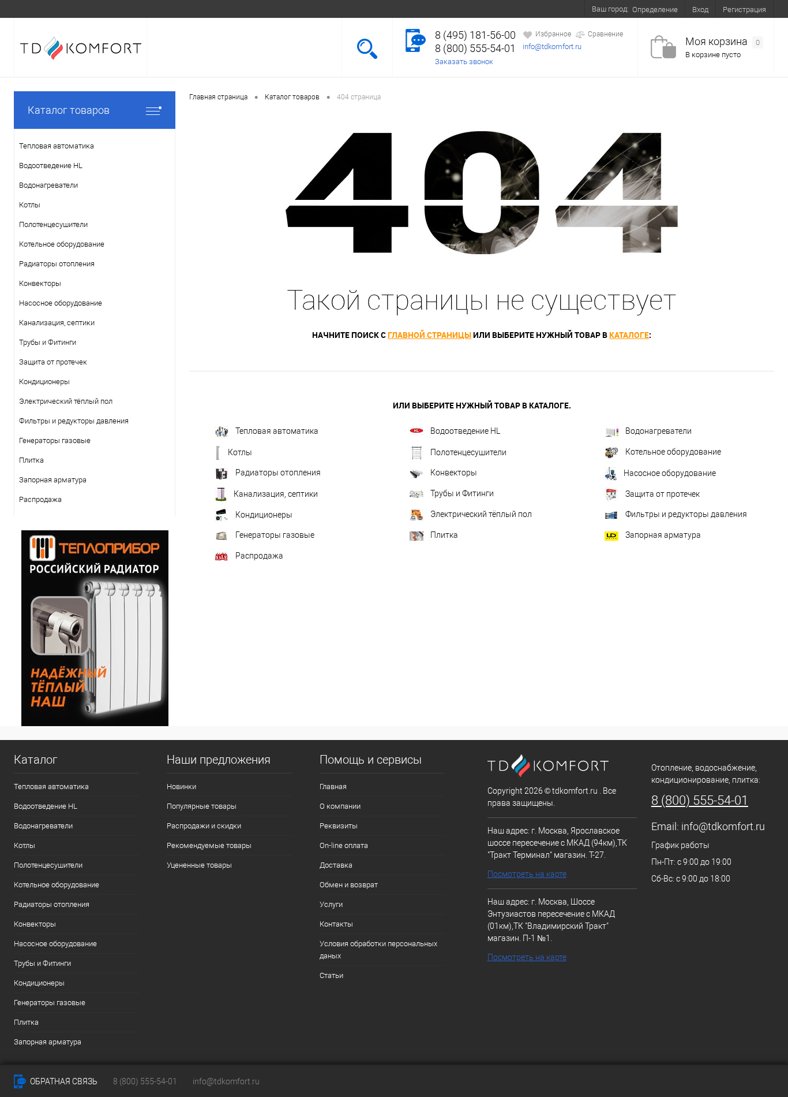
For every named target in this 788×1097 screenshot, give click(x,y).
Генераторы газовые (274, 535)
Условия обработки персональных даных (378, 949)
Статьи (331, 975)
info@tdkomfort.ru (552, 46)
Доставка (210, 8)
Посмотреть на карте (526, 874)
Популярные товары (202, 806)
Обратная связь (62, 1081)
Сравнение (605, 34)
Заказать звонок (464, 61)
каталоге (629, 334)
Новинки (181, 786)
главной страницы (429, 334)
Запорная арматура (663, 535)
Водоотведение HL (465, 431)
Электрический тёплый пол (481, 514)
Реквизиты (339, 825)
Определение (655, 9)
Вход (700, 9)
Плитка (444, 535)
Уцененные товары (199, 865)
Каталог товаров (69, 110)
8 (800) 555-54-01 (475, 48)
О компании (88, 8)
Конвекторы (453, 472)
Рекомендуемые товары (209, 845)
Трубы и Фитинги (462, 493)
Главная (333, 786)
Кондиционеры (263, 514)
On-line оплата (151, 8)
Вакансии (420, 8)
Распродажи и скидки (204, 825)
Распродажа (259, 555)
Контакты (471, 8)
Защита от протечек (662, 494)
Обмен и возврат (273, 8)
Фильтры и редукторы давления (686, 514)
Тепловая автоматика (276, 431)
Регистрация (744, 9)
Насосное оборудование (670, 473)
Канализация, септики (276, 494)
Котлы (240, 452)
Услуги (332, 8)
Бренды (373, 8)
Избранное (553, 34)
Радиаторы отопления (278, 472)
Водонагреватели (658, 431)
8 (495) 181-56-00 (475, 35)
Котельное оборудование (673, 451)
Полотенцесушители (468, 452)
